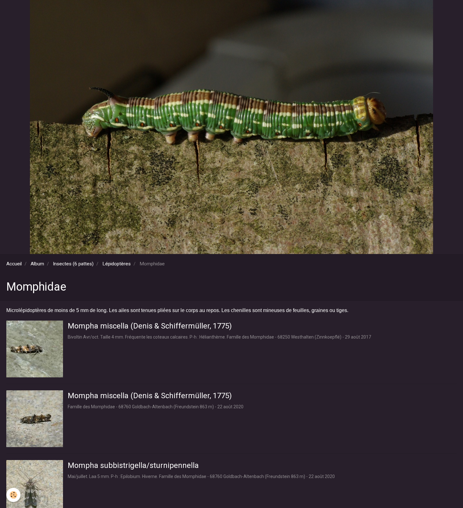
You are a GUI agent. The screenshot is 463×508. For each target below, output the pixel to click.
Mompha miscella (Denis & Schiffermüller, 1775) (150, 326)
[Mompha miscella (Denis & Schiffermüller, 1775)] (34, 349)
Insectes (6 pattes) (73, 264)
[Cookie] (13, 495)
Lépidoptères (116, 264)
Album (37, 264)
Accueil (14, 264)
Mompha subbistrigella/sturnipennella (133, 465)
